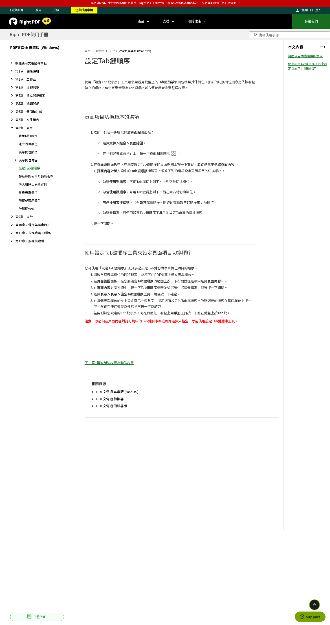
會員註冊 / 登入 (311, 10)
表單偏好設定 (28, 136)
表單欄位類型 (28, 152)
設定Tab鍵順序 (29, 168)
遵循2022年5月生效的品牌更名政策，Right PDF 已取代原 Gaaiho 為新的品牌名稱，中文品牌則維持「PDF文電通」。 (166, 3)
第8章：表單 (24, 127)
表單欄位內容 (28, 160)
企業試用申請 (84, 10)
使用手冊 (102, 51)
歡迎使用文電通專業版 (31, 63)
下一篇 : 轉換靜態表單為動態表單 (109, 362)
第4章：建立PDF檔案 (30, 95)
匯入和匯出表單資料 (33, 184)
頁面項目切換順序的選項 (305, 56)
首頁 (87, 51)
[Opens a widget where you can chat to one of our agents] (310, 617)
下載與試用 (16, 10)
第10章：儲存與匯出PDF (32, 224)
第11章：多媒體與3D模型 (33, 233)
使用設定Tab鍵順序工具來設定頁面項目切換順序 (307, 66)
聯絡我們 (311, 21)
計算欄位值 (26, 208)
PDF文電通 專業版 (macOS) (117, 391)
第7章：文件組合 (27, 119)
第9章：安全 (24, 216)
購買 (38, 10)
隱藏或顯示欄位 (30, 200)
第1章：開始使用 (27, 71)
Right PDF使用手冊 (29, 34)
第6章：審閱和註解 (28, 111)
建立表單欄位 (28, 144)
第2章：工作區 (25, 79)
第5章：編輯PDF (27, 103)
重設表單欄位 (28, 192)
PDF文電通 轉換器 (110, 398)
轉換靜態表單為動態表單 (36, 176)
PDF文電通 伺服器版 (111, 405)
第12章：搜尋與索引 (29, 241)
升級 (56, 10)
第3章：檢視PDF (27, 87)
